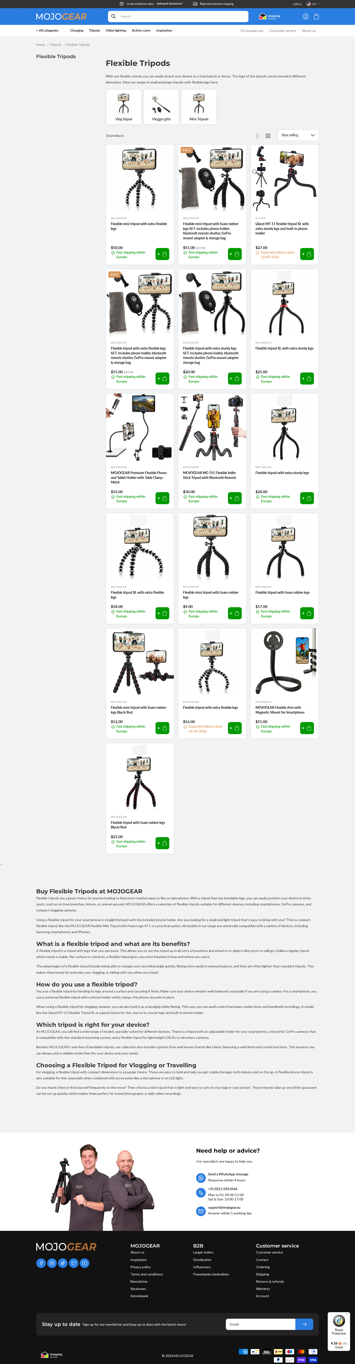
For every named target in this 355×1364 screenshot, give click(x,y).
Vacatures (138, 1289)
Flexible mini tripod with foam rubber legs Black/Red (138, 709)
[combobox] (178, 16)
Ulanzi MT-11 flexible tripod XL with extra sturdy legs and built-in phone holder (282, 228)
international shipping (216, 4)
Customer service (269, 1252)
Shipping (262, 1274)
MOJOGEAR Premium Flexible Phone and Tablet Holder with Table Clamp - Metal (139, 477)
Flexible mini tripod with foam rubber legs (210, 594)
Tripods (94, 30)
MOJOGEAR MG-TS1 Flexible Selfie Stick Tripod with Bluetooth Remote (209, 475)
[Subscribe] (304, 1324)
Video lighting (116, 30)
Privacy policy (140, 1267)
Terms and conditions (146, 1274)
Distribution (202, 1260)
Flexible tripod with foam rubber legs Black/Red (138, 824)
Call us (297, 4)
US (314, 4)
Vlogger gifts (161, 119)
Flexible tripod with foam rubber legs (283, 592)
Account (262, 1296)
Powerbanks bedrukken (211, 1274)
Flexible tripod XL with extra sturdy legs (284, 348)
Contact (262, 1260)
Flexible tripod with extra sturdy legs (282, 473)
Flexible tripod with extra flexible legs (210, 707)
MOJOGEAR (183, 1356)
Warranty (263, 1289)
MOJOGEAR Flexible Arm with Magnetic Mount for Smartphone (280, 709)
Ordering (263, 1267)
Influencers (202, 1267)
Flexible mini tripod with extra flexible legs (139, 226)
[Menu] (347, 1315)
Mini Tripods (199, 119)
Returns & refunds (270, 1281)
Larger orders (203, 1252)
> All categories (47, 30)
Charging (76, 30)
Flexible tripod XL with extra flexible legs (137, 594)
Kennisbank (139, 1296)
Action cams (141, 30)
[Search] (113, 16)
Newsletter (139, 1281)
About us (137, 1252)
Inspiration (138, 1260)
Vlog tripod (123, 119)
